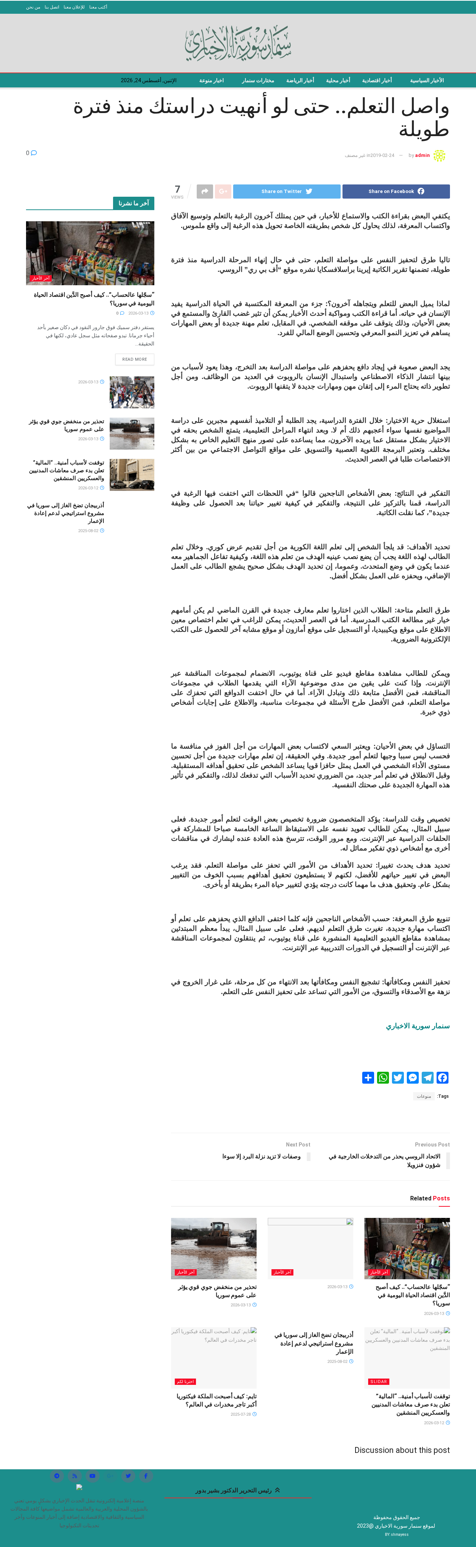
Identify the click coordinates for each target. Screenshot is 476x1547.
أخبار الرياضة (300, 80)
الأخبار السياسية (427, 80)
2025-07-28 (241, 1414)
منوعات (424, 1096)
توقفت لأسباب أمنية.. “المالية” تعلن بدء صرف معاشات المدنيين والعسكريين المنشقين (411, 1404)
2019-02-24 (382, 155)
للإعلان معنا (74, 7)
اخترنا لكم (185, 1381)
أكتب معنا (98, 7)
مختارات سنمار (258, 80)
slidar (378, 1381)
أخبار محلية (338, 80)
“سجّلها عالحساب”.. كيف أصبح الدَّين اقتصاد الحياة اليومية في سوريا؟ (413, 1295)
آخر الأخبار (379, 1272)
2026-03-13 (434, 1313)
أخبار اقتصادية (377, 80)
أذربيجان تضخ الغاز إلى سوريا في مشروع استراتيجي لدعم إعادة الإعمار (313, 1343)
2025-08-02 (337, 1361)
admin (422, 155)
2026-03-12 (434, 1423)
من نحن (33, 7)
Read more (134, 359)
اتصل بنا (52, 7)
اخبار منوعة (211, 80)
